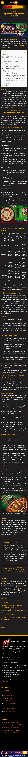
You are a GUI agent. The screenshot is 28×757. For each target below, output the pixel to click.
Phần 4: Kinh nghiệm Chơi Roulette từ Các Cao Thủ (14, 69)
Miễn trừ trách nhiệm (9, 703)
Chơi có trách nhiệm (9, 711)
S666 (16, 680)
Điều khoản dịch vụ (8, 700)
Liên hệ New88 (7, 695)
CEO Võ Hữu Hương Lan (10, 706)
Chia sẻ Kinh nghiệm (10, 72)
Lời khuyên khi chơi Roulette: (12, 66)
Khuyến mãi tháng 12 (9, 708)
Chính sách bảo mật (9, 698)
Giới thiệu (5, 54)
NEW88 (6, 547)
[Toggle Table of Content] (23, 52)
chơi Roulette (13, 39)
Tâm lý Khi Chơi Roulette (11, 73)
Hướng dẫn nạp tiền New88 (11, 727)
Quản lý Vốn (8, 83)
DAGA (23, 680)
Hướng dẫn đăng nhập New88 (12, 725)
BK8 (19, 680)
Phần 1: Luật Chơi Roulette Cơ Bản (12, 56)
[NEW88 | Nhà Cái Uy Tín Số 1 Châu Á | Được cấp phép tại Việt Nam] (14, 2)
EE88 (3, 682)
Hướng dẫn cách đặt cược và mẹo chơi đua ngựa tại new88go (20, 569)
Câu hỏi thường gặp (9, 693)
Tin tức (14, 11)
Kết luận (5, 85)
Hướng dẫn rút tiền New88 (11, 730)
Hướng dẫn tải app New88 (10, 733)
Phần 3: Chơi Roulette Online (10, 61)
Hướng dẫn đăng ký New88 (11, 722)
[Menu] (2, 2)
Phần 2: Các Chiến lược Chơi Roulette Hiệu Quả (14, 58)
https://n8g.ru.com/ (14, 657)
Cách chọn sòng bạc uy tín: (12, 65)
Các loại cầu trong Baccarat (9, 614)
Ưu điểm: (7, 63)
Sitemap (5, 714)
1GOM (7, 682)
